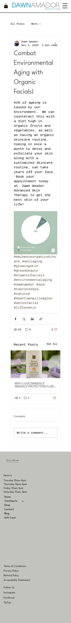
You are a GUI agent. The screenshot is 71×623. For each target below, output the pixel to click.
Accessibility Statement (17, 580)
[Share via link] (40, 319)
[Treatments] (22, 501)
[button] (6, 5)
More (34, 23)
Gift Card (10, 518)
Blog (6, 513)
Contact (9, 509)
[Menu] (65, 5)
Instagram (9, 592)
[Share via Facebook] (15, 319)
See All (52, 343)
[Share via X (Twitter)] (24, 319)
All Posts (17, 23)
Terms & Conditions (15, 566)
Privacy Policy (11, 571)
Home (7, 497)
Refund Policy (11, 575)
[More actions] (55, 43)
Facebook (9, 598)
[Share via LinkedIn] (32, 319)
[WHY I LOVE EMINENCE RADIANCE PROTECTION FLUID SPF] (35, 364)
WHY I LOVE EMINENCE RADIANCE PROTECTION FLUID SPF (34, 385)
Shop (7, 505)
